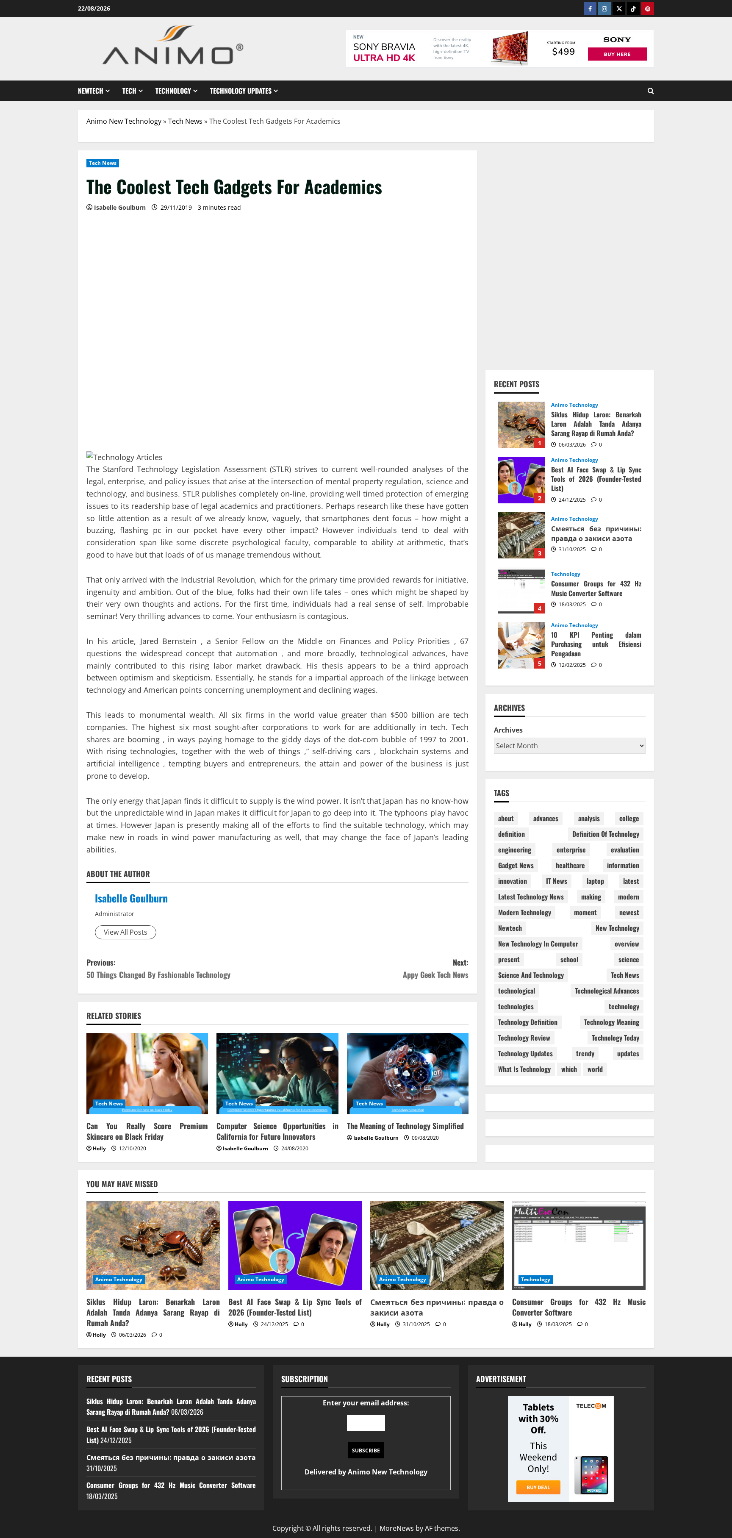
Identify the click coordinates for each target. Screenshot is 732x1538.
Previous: (158, 968)
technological (516, 991)
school (569, 959)
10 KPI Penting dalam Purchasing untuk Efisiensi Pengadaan (521, 645)
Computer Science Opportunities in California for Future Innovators (277, 1131)
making (591, 896)
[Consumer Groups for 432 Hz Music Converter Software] (579, 1245)
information (623, 865)
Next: (436, 968)
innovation (512, 881)
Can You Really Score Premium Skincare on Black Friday (147, 1131)
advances (545, 818)
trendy (585, 1053)
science (628, 959)
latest (631, 881)
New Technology (617, 928)
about (506, 818)
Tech (129, 91)
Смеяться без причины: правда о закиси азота (521, 535)
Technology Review (524, 1038)
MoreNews (397, 1528)
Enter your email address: (366, 1437)
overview (627, 943)
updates (628, 1053)
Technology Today (615, 1038)
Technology (173, 91)
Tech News (185, 121)
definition (511, 834)
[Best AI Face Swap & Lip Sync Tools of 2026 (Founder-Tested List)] (295, 1245)
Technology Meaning (611, 1022)
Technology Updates (241, 91)
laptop (595, 881)
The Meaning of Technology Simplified (405, 1125)
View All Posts (125, 932)
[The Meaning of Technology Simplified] (408, 1073)
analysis (589, 818)
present (509, 959)
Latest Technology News (531, 896)
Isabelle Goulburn (131, 897)
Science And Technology (531, 975)
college (629, 818)
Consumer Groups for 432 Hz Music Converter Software (521, 590)
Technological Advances (607, 991)
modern (628, 896)
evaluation (625, 849)
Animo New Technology (123, 121)
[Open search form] (651, 91)
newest (629, 912)
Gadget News (516, 865)
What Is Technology (524, 1069)
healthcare (570, 865)
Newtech (90, 91)
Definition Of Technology (605, 834)
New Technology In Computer (538, 943)
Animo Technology (575, 405)
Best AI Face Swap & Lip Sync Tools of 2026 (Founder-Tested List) (521, 480)
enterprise (571, 849)
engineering (514, 849)
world (595, 1069)
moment (585, 912)
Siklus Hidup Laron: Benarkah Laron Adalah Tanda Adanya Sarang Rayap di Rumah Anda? (521, 425)
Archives (508, 730)
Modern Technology (524, 912)
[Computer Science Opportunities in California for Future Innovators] (277, 1073)
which (569, 1069)
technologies (516, 1006)
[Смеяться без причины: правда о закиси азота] (437, 1245)
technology (624, 1006)
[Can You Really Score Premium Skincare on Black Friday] (147, 1073)
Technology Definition (527, 1022)
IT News (556, 881)
